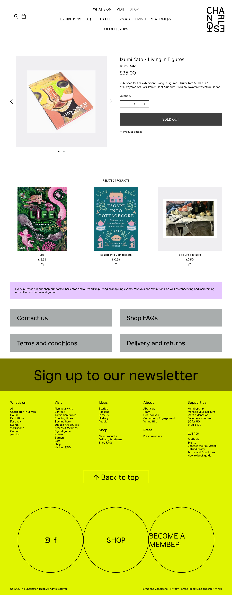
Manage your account (201, 411)
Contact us (32, 317)
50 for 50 (194, 421)
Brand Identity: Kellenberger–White (201, 588)
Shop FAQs (142, 317)
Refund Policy (196, 449)
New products (108, 436)
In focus (104, 415)
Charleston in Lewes (23, 411)
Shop (134, 9)
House (14, 415)
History (104, 418)
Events (14, 424)
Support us (197, 402)
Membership (196, 408)
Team (146, 411)
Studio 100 (194, 424)
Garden (14, 431)
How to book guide (199, 455)
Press (148, 430)
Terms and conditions (47, 343)
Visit (121, 9)
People (103, 421)
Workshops (17, 427)
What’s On (102, 9)
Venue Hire (150, 421)
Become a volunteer (200, 418)
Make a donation (198, 415)
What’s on (18, 402)
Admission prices (65, 415)
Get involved (151, 415)
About (148, 402)
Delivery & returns (110, 439)
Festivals (16, 421)
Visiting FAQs (63, 447)
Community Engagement (159, 418)
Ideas (103, 402)
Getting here (63, 421)
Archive (15, 434)
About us (149, 408)
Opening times (64, 418)
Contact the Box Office (202, 445)
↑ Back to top (116, 477)
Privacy (174, 588)
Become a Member (167, 539)
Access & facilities (66, 427)
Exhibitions (17, 418)
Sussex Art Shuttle (67, 424)
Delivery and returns (156, 343)
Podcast (104, 411)
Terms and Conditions (201, 452)
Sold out (170, 119)
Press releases (152, 436)
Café (57, 440)
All (11, 408)
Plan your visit (64, 408)
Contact (60, 411)
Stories (103, 408)
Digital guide (63, 431)
